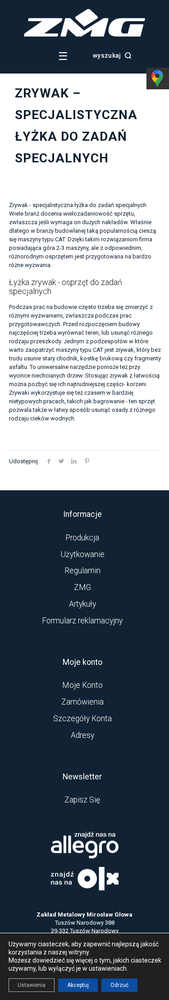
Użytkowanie (82, 554)
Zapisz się (82, 799)
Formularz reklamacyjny (82, 620)
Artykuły (82, 603)
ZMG (82, 587)
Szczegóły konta (82, 718)
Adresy (82, 735)
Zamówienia (82, 701)
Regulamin (82, 570)
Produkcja (82, 537)
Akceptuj (78, 985)
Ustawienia (32, 985)
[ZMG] (84, 34)
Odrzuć (119, 985)
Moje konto (82, 685)
